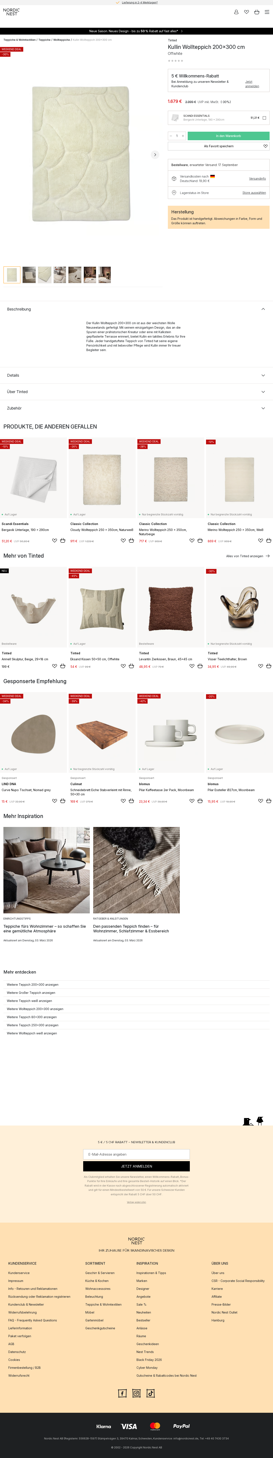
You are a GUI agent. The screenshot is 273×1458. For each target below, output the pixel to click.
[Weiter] (155, 154)
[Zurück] (7, 154)
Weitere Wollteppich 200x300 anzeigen (35, 1009)
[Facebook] (122, 1393)
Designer (142, 1288)
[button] (175, 61)
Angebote (143, 1296)
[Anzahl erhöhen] (183, 136)
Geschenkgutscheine (100, 1328)
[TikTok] (151, 1393)
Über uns (218, 1273)
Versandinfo (257, 178)
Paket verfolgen (19, 1336)
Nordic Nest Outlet (224, 1312)
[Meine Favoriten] (246, 12)
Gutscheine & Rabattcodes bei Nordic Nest (166, 1375)
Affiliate (217, 1296)
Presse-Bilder (221, 1304)
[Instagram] (136, 1393)
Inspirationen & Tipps (151, 1273)
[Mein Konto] (236, 12)
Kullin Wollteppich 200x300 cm (92, 39)
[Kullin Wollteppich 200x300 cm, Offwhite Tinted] (81, 154)
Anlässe (141, 1328)
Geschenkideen (147, 1344)
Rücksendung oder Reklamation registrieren (39, 1296)
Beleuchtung (94, 1296)
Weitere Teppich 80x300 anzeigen (32, 1017)
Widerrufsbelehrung (22, 1312)
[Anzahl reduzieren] (171, 136)
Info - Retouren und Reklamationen (32, 1288)
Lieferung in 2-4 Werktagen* (140, 2)
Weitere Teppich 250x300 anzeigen (32, 1025)
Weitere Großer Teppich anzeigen (31, 992)
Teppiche (44, 39)
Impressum (15, 1281)
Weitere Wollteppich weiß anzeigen (32, 1033)
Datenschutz (17, 1352)
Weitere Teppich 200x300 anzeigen (32, 984)
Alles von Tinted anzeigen (244, 556)
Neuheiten (143, 1312)
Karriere (217, 1288)
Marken (141, 1281)
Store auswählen (254, 192)
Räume (141, 1336)
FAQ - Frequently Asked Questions (32, 1320)
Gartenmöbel (94, 1320)
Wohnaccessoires (97, 1288)
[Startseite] (11, 12)
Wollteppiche (61, 39)
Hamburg (218, 1320)
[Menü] (267, 12)
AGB (11, 1344)
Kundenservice (19, 1273)
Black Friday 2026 (149, 1360)
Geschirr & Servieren (100, 1273)
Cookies (14, 1360)
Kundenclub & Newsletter (26, 1304)
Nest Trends (145, 1352)
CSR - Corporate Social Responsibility (238, 1281)
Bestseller (143, 1320)
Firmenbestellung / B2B (24, 1367)
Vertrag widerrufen (136, 1202)
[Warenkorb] (257, 12)
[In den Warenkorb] (62, 540)
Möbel (89, 1312)
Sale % (141, 1304)
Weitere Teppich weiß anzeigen (29, 1001)
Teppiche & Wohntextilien (19, 39)
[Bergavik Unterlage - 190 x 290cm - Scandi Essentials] (175, 118)
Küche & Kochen (97, 1281)
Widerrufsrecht (18, 1375)
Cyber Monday (147, 1367)
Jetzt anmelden (252, 84)
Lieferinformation (20, 1328)
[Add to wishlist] (54, 540)
